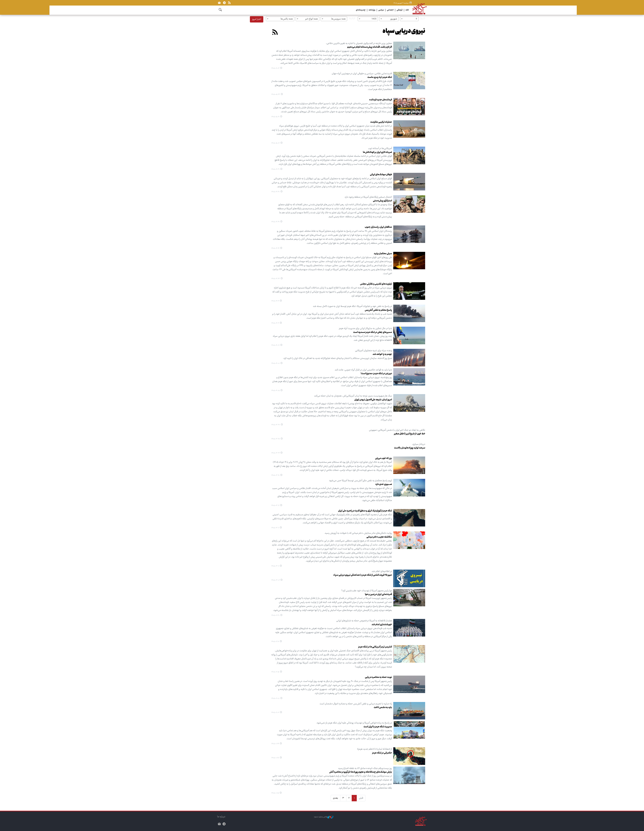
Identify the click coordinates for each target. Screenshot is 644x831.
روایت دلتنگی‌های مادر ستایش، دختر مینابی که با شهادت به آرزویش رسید (358, 533)
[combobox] (409, 18)
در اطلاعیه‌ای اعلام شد (382, 571)
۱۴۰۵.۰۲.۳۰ (275, 615)
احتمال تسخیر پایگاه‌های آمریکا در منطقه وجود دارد (368, 197)
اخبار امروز (256, 19)
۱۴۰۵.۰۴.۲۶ (275, 248)
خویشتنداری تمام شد (382, 624)
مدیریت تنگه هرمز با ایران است (378, 727)
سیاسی (381, 10)
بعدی (335, 798)
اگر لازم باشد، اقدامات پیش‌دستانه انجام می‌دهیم (369, 47)
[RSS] (229, 3)
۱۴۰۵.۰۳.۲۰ (275, 475)
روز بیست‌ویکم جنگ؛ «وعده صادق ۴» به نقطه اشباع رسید (365, 768)
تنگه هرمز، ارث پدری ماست (379, 77)
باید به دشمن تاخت (383, 707)
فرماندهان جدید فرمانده (380, 100)
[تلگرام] (224, 3)
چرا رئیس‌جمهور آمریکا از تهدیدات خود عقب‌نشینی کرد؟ (366, 591)
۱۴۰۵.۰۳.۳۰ (275, 424)
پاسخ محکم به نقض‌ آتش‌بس (378, 310)
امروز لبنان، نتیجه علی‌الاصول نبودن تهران (373, 400)
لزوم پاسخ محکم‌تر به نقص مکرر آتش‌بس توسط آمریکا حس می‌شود (360, 481)
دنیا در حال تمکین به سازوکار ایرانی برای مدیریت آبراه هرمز (365, 328)
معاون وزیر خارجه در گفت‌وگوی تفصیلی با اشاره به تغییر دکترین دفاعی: (359, 43)
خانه (407, 10)
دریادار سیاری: (418, 444)
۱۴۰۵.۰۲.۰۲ (275, 712)
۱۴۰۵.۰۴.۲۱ (275, 301)
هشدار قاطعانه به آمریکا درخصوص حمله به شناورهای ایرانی (364, 621)
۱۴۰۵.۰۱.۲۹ (275, 743)
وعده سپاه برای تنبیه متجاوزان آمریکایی (373, 350)
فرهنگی (399, 10)
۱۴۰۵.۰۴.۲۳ (275, 278)
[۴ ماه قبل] (409, 684)
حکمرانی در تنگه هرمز (382, 753)
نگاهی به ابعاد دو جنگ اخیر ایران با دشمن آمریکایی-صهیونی (397, 430)
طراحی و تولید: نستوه (321, 817)
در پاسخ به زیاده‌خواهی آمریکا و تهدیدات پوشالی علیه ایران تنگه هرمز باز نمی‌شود (354, 723)
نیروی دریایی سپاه (404, 31)
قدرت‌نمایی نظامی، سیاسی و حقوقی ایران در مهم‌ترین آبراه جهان (362, 73)
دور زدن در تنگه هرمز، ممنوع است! (376, 373)
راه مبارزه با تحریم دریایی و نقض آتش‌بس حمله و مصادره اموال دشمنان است (356, 704)
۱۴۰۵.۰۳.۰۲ (275, 580)
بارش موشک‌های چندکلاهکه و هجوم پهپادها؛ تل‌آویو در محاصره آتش (360, 772)
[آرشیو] (219, 3)
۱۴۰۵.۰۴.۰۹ (275, 345)
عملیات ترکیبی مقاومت (381, 122)
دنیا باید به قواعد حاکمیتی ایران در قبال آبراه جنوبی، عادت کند (363, 370)
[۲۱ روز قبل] (409, 107)
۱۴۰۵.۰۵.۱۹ (275, 116)
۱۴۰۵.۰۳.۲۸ (275, 438)
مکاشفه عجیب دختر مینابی (379, 537)
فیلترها (352, 18)
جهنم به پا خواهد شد (382, 354)
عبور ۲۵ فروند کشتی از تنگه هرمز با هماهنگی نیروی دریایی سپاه (362, 575)
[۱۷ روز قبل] (409, 80)
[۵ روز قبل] (409, 50)
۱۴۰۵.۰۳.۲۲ (275, 453)
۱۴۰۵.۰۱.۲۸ (275, 757)
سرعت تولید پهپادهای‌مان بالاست (409, 448)
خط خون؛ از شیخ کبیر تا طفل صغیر (409, 434)
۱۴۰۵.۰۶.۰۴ (275, 68)
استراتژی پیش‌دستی (382, 201)
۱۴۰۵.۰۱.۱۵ (275, 793)
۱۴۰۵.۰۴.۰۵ (275, 390)
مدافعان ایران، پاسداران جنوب (378, 227)
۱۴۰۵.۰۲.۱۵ (275, 671)
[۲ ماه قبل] (409, 335)
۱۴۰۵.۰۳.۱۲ (275, 505)
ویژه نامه (372, 10)
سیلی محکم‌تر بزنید (383, 253)
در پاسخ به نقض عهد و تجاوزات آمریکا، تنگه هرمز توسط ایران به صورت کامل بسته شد (352, 306)
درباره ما (221, 817)
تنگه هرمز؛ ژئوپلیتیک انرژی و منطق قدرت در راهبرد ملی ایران (365, 511)
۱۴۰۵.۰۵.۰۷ (275, 143)
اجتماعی (390, 10)
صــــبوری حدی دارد (383, 484)
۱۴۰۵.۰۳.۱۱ (275, 527)
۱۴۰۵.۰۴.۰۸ (275, 363)
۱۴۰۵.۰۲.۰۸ (275, 698)
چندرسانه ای (361, 10)
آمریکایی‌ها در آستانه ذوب (380, 148)
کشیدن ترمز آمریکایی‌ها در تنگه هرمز (375, 647)
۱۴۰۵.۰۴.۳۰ (275, 191)
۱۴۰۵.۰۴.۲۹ (275, 221)
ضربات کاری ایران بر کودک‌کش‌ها (377, 152)
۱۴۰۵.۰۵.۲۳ (275, 94)
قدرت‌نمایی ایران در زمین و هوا (378, 594)
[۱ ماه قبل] (409, 129)
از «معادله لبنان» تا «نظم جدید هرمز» (374, 749)
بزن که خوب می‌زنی (383, 458)
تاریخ (422, 18)
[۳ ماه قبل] (409, 578)
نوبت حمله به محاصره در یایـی (378, 677)
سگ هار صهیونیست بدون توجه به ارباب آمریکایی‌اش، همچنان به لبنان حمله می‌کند (353, 396)
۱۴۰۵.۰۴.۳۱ (275, 169)
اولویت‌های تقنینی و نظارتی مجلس (376, 284)
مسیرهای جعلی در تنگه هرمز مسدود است (372, 332)
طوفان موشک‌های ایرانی (381, 174)
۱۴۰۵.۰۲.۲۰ (275, 641)
